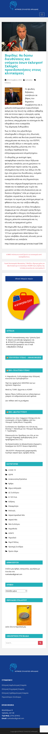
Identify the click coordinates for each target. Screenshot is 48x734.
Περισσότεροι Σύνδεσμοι (11, 697)
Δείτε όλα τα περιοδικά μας (15, 627)
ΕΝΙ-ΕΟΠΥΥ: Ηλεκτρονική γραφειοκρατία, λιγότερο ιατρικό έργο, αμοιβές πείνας (21, 451)
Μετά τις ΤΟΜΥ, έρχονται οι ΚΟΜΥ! (18, 389)
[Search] (40, 643)
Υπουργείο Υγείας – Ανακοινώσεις (25, 357)
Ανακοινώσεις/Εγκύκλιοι (17, 479)
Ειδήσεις (8, 83)
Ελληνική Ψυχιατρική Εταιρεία (13, 689)
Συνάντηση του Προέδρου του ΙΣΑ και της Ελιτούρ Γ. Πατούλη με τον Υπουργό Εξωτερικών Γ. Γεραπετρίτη (24, 429)
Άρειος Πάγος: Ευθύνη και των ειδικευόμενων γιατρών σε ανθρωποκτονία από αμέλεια (22, 395)
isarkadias (29, 80)
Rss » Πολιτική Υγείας (19, 370)
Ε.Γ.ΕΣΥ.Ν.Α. (12, 497)
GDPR (10, 474)
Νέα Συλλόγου (14, 524)
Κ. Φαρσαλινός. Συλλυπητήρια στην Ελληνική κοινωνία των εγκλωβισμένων (22, 377)
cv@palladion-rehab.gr (14, 347)
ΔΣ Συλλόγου (13, 492)
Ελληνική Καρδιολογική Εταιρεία (14, 685)
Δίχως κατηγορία (14, 488)
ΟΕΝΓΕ (11, 533)
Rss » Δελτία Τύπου (18, 412)
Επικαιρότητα (13, 506)
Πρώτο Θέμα (13, 551)
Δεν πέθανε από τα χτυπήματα (17, 401)
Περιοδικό (12, 538)
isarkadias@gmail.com (13, 574)
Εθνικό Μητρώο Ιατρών (24, 279)
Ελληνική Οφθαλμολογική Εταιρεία (15, 693)
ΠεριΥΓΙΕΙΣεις (13, 542)
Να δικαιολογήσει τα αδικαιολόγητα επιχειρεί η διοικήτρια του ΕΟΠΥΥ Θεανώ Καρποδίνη (23, 445)
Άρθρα (10, 483)
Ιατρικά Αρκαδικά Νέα (16, 515)
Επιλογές (11, 510)
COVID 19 (12, 470)
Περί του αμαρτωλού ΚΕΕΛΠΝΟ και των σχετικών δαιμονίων (20, 384)
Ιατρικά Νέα (12, 520)
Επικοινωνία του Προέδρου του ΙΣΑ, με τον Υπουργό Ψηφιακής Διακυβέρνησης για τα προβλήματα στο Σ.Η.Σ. (22, 437)
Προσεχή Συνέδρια (15, 547)
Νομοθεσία (12, 529)
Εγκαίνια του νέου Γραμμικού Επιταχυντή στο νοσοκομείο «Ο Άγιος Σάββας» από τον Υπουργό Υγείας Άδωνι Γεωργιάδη (22, 420)
